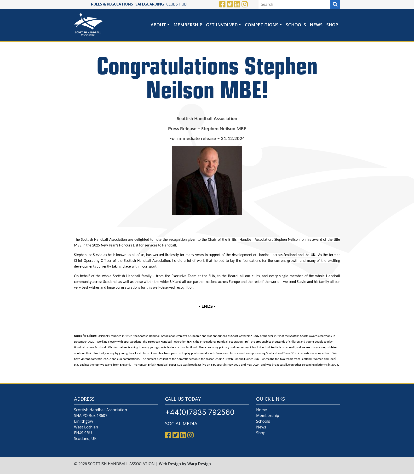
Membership (187, 25)
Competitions (261, 25)
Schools (296, 25)
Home (261, 409)
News (316, 25)
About (158, 25)
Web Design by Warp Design (185, 463)
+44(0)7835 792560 (200, 412)
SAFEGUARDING (149, 4)
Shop (332, 25)
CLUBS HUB (176, 4)
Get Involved (222, 25)
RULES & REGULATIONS (112, 4)
